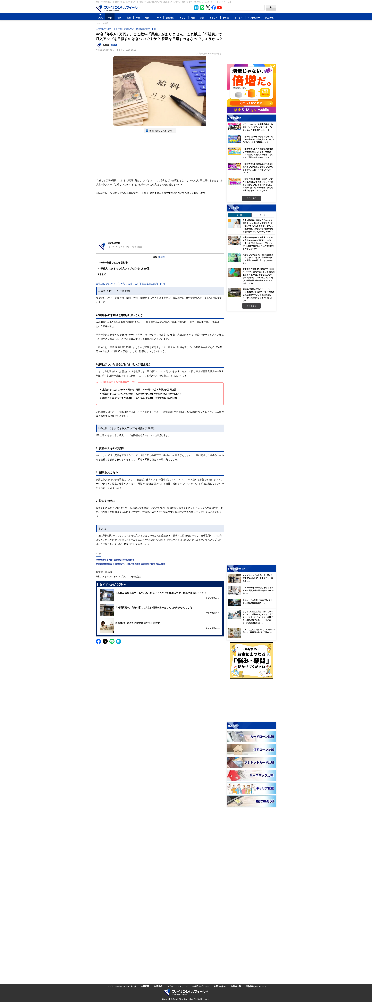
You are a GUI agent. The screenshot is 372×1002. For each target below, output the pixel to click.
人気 (101, 17)
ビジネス (238, 17)
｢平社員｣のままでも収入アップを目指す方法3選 (124, 268)
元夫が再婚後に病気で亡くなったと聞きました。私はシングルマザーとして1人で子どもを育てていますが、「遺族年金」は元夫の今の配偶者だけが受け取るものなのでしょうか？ (258, 225)
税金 (129, 17)
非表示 (162, 257)
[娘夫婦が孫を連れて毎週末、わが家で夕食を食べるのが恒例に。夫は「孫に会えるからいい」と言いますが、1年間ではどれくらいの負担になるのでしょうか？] (234, 240)
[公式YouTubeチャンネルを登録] (219, 7)
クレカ (226, 17)
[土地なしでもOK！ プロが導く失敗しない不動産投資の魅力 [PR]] (252, 606)
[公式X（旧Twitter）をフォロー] (208, 7)
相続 (119, 17)
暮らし (182, 17)
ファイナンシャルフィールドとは (121, 986)
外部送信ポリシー (201, 986)
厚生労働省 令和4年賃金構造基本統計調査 (115, 560)
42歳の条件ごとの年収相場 (113, 262)
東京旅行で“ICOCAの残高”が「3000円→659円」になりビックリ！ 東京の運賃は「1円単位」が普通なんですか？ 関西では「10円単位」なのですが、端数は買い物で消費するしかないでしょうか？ (259, 276)
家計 (202, 17)
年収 (110, 17)
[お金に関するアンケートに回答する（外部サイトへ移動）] (251, 660)
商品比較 (269, 17)
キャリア (214, 17)
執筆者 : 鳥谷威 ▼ (115, 243)
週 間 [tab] (239, 215)
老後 (193, 17)
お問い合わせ (220, 986)
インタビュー (254, 17)
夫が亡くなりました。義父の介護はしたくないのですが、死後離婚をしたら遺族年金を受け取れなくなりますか (258, 259)
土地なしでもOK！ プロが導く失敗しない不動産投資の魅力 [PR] (126, 29)
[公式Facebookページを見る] (214, 7)
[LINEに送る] (112, 641)
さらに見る (251, 198)
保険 (147, 17)
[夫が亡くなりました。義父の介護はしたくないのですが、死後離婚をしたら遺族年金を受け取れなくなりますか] (234, 257)
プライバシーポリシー (177, 986)
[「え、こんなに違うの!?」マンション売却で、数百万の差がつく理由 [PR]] (252, 637)
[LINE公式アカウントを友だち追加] (202, 7)
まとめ (102, 274)
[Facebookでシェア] (98, 641)
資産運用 (170, 17)
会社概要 (145, 986)
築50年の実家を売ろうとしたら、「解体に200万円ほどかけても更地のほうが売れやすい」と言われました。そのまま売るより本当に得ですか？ (258, 294)
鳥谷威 (114, 45)
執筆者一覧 (236, 986)
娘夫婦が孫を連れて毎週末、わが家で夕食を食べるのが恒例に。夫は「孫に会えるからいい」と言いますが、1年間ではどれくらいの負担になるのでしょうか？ (258, 243)
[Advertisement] (160, 155)
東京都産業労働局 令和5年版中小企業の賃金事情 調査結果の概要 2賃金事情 (130, 564)
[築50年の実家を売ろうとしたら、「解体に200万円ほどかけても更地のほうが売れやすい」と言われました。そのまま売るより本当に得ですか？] (234, 292)
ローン (158, 17)
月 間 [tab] (262, 215)
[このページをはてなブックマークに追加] (196, 7)
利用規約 (158, 986)
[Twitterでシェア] (105, 641)
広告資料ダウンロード (256, 986)
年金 (138, 17)
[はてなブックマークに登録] (118, 641)
